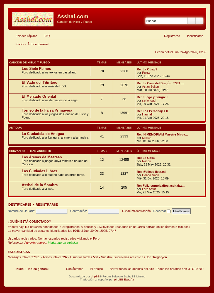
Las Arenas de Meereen (42, 157)
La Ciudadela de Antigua (43, 134)
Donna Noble (151, 175)
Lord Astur (149, 189)
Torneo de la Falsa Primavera (47, 110)
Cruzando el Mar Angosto (30, 150)
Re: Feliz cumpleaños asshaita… (161, 185)
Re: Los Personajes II (152, 111)
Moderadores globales (63, 242)
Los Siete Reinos (36, 69)
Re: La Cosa (146, 157)
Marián (146, 137)
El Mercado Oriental (39, 96)
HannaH (147, 114)
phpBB (95, 276)
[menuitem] (44, 36)
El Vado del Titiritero (39, 82)
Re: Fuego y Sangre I (152, 97)
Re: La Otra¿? (147, 69)
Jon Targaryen (156, 257)
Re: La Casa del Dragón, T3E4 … (160, 83)
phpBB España (124, 279)
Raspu (146, 161)
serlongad (148, 100)
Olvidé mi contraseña (136, 211)
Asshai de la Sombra (40, 185)
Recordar (160, 211)
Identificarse (19, 204)
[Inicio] (33, 18)
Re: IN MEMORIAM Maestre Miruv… (162, 134)
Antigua (15, 127)
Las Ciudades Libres (39, 171)
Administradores (35, 242)
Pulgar (146, 72)
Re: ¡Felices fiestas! (151, 171)
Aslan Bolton (150, 86)
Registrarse (47, 204)
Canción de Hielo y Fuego (29, 62)
